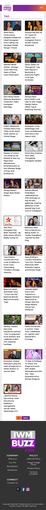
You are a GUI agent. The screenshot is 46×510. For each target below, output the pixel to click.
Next (26, 418)
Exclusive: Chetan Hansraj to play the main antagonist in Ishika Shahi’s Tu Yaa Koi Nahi (12, 366)
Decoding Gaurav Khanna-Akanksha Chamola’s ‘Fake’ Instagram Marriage (12, 102)
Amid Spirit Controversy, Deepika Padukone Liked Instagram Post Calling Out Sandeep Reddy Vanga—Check (12, 40)
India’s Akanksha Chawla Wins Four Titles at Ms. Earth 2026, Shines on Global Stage (12, 131)
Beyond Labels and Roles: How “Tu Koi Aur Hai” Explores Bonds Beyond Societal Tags (11, 295)
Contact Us (12, 483)
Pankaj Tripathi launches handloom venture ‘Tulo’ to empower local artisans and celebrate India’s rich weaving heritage (12, 335)
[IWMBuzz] (7, 8)
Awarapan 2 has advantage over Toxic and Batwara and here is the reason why (33, 131)
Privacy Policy (33, 468)
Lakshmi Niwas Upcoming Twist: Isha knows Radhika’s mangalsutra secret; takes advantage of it (11, 403)
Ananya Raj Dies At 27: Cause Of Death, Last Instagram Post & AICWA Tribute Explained (33, 38)
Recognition (12, 466)
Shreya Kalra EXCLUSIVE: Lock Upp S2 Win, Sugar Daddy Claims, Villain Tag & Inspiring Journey (33, 103)
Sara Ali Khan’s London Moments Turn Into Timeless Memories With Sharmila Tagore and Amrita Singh (33, 263)
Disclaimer (12, 470)
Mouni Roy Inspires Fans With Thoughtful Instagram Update (33, 157)
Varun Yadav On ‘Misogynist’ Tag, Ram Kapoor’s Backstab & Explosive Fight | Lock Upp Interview (32, 72)
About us (12, 459)
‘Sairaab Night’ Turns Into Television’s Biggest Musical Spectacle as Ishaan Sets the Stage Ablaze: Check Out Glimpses (32, 299)
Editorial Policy (33, 459)
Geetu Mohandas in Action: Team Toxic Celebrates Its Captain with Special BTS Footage (32, 332)
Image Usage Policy (33, 463)
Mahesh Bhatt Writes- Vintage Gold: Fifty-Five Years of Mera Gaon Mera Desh (11, 69)
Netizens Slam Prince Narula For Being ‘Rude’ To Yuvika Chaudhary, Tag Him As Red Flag (33, 233)
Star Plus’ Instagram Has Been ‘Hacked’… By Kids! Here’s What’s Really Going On (12, 232)
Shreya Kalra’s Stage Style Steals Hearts (12, 193)
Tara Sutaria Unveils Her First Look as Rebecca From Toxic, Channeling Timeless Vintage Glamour (11, 265)
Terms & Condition (33, 473)
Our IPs (12, 462)
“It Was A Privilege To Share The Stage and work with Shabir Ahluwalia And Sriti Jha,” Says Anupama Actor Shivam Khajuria (33, 370)
